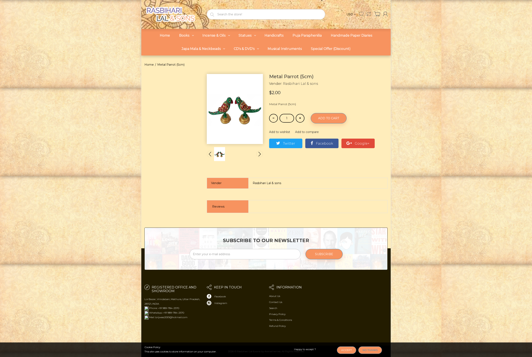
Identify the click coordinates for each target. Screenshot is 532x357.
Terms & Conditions (280, 319)
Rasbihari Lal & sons (300, 84)
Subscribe (324, 254)
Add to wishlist (279, 132)
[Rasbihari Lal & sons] (172, 14)
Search (273, 308)
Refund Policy (277, 325)
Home (149, 64)
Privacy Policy (277, 314)
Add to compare (307, 132)
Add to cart (328, 118)
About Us (274, 296)
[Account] (385, 14)
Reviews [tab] (218, 206)
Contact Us (275, 302)
